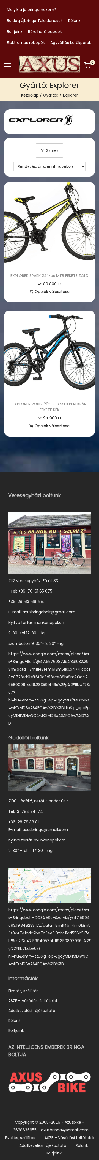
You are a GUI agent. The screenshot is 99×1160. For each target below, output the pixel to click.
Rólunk (74, 20)
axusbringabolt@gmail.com (49, 612)
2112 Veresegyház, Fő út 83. (33, 580)
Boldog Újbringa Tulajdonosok (35, 20)
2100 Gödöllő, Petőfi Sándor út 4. (39, 801)
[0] (87, 65)
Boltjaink (15, 31)
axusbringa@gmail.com (45, 829)
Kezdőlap (29, 95)
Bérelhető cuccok (45, 31)
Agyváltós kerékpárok (70, 42)
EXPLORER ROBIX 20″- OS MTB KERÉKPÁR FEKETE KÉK (49, 407)
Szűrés (52, 150)
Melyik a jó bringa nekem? (31, 9)
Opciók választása (52, 291)
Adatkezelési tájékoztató (31, 1010)
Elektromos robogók (26, 42)
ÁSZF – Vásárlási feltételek (33, 1000)
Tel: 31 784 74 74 (25, 811)
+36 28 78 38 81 (26, 822)
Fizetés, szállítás (23, 991)
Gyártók (50, 95)
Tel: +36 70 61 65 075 (30, 591)
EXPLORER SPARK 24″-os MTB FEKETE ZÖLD (49, 275)
